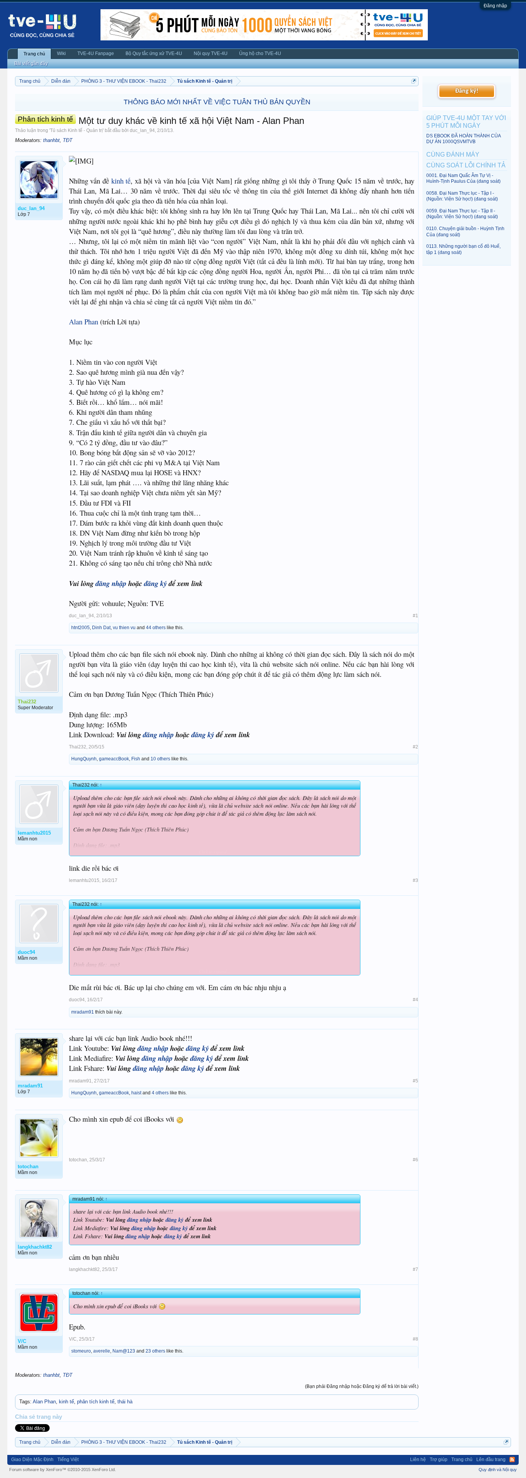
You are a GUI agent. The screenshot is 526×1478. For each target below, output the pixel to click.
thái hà (124, 1402)
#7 (415, 1269)
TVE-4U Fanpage (95, 53)
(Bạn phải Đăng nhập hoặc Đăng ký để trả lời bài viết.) (362, 1386)
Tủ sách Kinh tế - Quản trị (76, 130)
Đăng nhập (495, 5)
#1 (415, 615)
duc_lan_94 (142, 130)
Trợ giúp (438, 1459)
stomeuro (81, 1351)
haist (136, 1093)
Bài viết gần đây (31, 63)
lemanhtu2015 (84, 880)
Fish (135, 759)
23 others (155, 1351)
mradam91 (82, 1012)
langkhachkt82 (84, 1269)
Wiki (61, 53)
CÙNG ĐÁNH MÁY (452, 154)
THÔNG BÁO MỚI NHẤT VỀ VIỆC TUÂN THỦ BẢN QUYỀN (217, 102)
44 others (156, 627)
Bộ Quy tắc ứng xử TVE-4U (154, 53)
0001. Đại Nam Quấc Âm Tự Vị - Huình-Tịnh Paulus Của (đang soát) (463, 178)
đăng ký (155, 583)
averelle (101, 1351)
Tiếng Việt (68, 1459)
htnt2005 (80, 627)
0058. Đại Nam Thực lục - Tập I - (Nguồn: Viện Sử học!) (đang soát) (462, 196)
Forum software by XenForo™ (62, 1469)
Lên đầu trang (491, 1459)
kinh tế (121, 180)
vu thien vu (124, 627)
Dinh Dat (101, 627)
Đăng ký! (466, 91)
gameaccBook (114, 759)
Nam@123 (123, 1351)
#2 (415, 747)
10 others (160, 759)
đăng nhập (110, 583)
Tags (24, 1402)
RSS (512, 1459)
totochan (78, 1159)
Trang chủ (34, 54)
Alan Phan (83, 321)
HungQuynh (84, 759)
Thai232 (77, 747)
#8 (415, 1339)
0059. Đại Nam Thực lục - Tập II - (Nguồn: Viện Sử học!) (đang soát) (462, 213)
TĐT (67, 140)
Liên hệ (418, 1459)
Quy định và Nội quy (498, 1469)
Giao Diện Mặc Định (32, 1459)
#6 (415, 1159)
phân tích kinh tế (95, 1402)
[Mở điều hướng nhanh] (413, 81)
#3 (415, 880)
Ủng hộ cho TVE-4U (260, 53)
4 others (160, 1093)
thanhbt (51, 140)
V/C (73, 1339)
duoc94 (77, 999)
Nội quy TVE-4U (211, 53)
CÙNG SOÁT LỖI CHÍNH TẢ (466, 165)
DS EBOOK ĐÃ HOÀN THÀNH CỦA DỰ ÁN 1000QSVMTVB (463, 138)
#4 (415, 999)
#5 (415, 1081)
